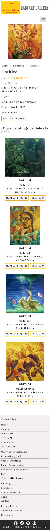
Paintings (18, 65)
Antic (4, 496)
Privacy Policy (9, 506)
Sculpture (6, 488)
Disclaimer (7, 515)
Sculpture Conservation (14, 469)
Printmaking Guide (11, 456)
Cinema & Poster (10, 492)
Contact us (7, 442)
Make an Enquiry (13, 118)
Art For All (7, 438)
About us (6, 429)
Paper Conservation (12, 465)
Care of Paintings (11, 460)
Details (37, 198)
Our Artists (7, 433)
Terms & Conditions (12, 510)
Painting (6, 483)
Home (5, 65)
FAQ (3, 474)
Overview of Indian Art (14, 452)
